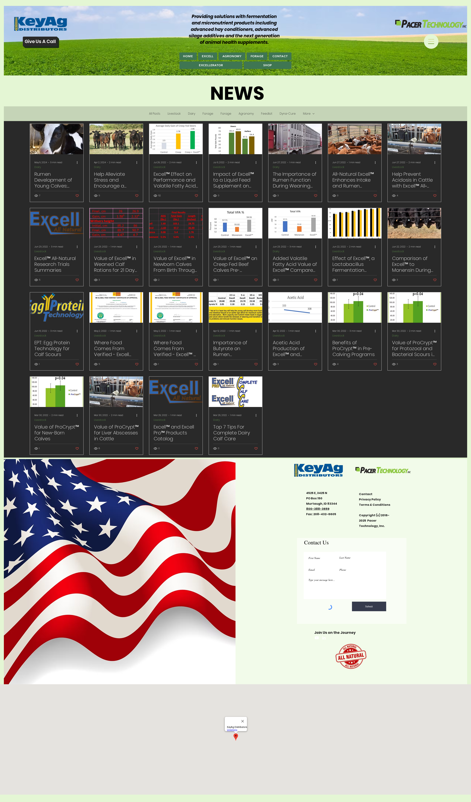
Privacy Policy (370, 499)
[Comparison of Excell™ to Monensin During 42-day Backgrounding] (414, 223)
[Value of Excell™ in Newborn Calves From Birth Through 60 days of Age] (176, 223)
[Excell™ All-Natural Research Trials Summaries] (56, 223)
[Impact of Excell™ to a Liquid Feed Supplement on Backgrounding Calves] (235, 139)
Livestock (174, 114)
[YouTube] (316, 637)
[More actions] (78, 162)
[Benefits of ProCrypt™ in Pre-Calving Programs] (354, 307)
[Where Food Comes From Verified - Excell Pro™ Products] (116, 307)
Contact (365, 494)
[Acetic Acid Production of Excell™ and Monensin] (295, 307)
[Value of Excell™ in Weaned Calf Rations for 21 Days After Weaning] (116, 223)
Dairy (191, 114)
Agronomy (246, 114)
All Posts (154, 114)
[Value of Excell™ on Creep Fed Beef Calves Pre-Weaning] (235, 223)
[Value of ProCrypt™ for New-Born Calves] (56, 392)
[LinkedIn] (323, 637)
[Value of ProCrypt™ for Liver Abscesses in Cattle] (116, 392)
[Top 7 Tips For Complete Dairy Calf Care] (235, 392)
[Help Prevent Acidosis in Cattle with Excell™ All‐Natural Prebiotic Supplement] (414, 139)
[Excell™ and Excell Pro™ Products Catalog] (176, 392)
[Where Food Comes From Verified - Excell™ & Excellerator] (176, 307)
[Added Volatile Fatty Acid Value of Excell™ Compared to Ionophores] (295, 223)
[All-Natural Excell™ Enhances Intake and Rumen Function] (354, 139)
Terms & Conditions (374, 505)
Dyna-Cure (288, 114)
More (307, 114)
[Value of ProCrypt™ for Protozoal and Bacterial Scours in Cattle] (414, 307)
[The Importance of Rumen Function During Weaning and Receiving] (295, 139)
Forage (208, 114)
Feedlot (266, 114)
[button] (431, 41)
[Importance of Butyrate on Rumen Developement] (235, 307)
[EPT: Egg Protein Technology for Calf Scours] (56, 307)
